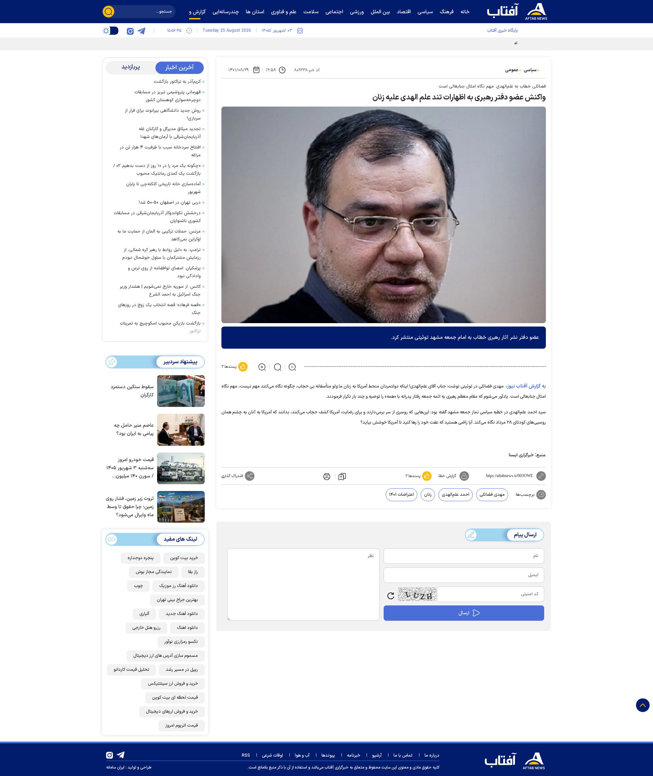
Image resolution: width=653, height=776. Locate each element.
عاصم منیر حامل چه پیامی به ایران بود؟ (134, 429)
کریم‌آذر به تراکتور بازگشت (177, 81)
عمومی (511, 70)
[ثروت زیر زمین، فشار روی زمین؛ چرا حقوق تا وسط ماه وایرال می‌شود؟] (179, 506)
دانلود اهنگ (187, 627)
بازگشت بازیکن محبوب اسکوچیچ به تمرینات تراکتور (160, 327)
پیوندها (328, 755)
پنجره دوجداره (141, 558)
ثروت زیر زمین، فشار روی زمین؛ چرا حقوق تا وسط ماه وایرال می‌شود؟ (130, 507)
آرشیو (377, 755)
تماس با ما (403, 755)
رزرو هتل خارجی (146, 627)
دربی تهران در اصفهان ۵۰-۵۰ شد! (170, 202)
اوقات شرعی (272, 755)
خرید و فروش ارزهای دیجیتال (172, 711)
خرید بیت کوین (184, 558)
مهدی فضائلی (492, 494)
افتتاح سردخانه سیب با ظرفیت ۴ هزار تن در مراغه (160, 151)
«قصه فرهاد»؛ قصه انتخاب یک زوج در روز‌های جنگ (159, 309)
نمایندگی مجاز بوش (154, 572)
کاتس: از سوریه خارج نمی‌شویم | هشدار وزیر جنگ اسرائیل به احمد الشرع (160, 290)
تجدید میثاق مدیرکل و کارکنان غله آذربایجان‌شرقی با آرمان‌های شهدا (170, 133)
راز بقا (193, 572)
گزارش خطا (447, 476)
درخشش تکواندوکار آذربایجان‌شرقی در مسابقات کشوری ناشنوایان (157, 217)
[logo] (518, 10)
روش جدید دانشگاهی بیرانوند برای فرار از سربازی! (163, 114)
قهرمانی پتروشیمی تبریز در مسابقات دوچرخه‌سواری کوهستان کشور (167, 96)
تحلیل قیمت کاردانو (131, 669)
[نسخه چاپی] (326, 476)
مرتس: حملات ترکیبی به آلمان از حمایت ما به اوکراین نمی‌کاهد (159, 235)
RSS (246, 755)
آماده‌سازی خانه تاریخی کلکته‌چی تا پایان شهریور (163, 188)
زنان (428, 494)
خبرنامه (353, 755)
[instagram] (130, 31)
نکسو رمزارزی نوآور (181, 641)
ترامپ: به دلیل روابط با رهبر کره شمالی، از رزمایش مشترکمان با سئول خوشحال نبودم (161, 254)
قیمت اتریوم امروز (181, 725)
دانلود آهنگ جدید (182, 614)
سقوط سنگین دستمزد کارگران (132, 391)
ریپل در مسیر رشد (182, 669)
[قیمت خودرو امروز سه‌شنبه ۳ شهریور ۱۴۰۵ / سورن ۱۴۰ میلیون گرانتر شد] (179, 468)
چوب (138, 586)
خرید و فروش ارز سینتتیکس (173, 683)
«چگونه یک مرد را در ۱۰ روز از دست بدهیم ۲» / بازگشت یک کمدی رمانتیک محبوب (157, 169)
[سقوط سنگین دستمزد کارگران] (179, 390)
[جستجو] (108, 11)
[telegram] (141, 30)
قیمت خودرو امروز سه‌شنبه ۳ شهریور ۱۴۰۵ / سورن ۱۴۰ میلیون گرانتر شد (130, 468)
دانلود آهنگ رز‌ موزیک (178, 586)
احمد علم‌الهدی (455, 494)
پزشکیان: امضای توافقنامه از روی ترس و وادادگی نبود (164, 272)
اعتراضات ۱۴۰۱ (401, 494)
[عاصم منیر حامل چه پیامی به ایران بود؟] (179, 429)
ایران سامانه (115, 767)
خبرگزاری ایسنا (521, 455)
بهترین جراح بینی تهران (177, 600)
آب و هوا (302, 755)
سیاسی (530, 70)
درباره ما (431, 755)
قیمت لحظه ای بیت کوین (175, 697)
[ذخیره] (342, 476)
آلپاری (144, 614)
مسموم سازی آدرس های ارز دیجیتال (165, 655)
